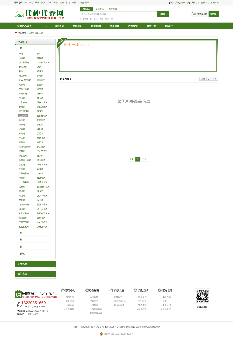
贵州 (50, 2)
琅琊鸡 (22, 129)
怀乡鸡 (40, 98)
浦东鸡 (40, 156)
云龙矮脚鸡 (24, 213)
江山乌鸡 (39, 33)
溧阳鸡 (40, 129)
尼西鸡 (22, 151)
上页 (203, 79)
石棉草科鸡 (42, 164)
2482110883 (32, 314)
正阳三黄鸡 (24, 222)
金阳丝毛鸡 (42, 116)
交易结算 (142, 305)
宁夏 (74, 2)
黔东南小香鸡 (25, 160)
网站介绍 (70, 297)
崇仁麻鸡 (23, 76)
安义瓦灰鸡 (24, 227)
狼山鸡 (40, 124)
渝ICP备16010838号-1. (108, 327)
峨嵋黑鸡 (41, 80)
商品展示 (96, 26)
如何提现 (142, 309)
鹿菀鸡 (22, 142)
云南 (56, 2)
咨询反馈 (133, 26)
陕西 (62, 2)
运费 (165, 301)
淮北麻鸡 (23, 102)
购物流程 (118, 297)
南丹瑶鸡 (41, 147)
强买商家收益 (96, 313)
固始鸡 (40, 84)
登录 (172, 2)
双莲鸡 (40, 169)
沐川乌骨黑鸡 (25, 147)
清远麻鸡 (41, 160)
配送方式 (167, 297)
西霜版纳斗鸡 (43, 187)
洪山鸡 (22, 98)
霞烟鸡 (22, 191)
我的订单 (195, 2)
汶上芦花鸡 (24, 182)
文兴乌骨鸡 (42, 195)
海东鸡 (40, 89)
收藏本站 (215, 2)
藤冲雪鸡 (41, 178)
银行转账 (142, 301)
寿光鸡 (22, 169)
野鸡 (21, 53)
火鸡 (39, 53)
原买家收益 (119, 305)
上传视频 (94, 305)
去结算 (213, 14)
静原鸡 (22, 120)
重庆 (37, 2)
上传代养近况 (96, 309)
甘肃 (68, 2)
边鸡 (39, 67)
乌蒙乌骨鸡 (42, 182)
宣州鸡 (40, 200)
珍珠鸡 (22, 58)
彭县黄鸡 (23, 156)
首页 (31, 33)
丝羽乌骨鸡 (24, 173)
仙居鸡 (40, 191)
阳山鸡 (22, 209)
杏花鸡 (22, 200)
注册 (177, 2)
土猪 (96, 19)
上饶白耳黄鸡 (43, 62)
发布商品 (94, 301)
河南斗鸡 (23, 93)
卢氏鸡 (22, 138)
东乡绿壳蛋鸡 (25, 80)
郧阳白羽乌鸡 (43, 213)
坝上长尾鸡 (24, 62)
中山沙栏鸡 (42, 222)
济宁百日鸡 (24, 111)
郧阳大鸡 (23, 218)
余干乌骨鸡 (42, 209)
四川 (43, 2)
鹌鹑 (22, 253)
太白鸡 (40, 173)
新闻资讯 (100, 9)
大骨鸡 (40, 76)
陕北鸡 (22, 164)
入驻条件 (94, 297)
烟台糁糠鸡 (24, 204)
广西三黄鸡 (24, 89)
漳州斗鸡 (41, 218)
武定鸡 (22, 187)
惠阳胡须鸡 (42, 107)
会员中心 (205, 2)
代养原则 (70, 305)
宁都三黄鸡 (42, 151)
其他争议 (167, 309)
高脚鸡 (22, 84)
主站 (25, 2)
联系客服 (70, 309)
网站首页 (59, 26)
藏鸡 (21, 71)
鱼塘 (101, 19)
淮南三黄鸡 (42, 102)
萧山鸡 (22, 195)
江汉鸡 (40, 111)
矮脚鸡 (40, 58)
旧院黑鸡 (41, 120)
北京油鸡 (23, 67)
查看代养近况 (120, 301)
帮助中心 (169, 26)
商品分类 (151, 26)
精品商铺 (113, 9)
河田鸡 (40, 93)
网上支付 (142, 297)
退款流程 (167, 305)
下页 (214, 79)
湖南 (31, 2)
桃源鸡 (22, 178)
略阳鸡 (40, 142)
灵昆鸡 (40, 133)
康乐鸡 (22, 124)
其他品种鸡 (42, 227)
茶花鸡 (40, 71)
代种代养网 (155, 327)
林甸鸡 (22, 133)
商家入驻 (185, 2)
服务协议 (70, 301)
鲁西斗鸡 (41, 138)
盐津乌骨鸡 (42, 204)
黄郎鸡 (22, 107)
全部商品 (86, 9)
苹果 (107, 19)
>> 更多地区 (84, 2)
